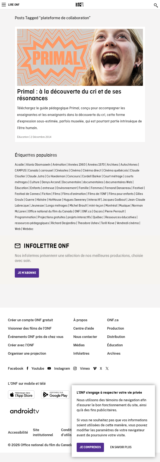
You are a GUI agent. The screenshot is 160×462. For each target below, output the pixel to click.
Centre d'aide (83, 328)
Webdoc (28, 229)
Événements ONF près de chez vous (35, 337)
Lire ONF (13, 5)
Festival (138, 188)
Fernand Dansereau (118, 188)
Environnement (66, 188)
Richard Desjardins (63, 223)
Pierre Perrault (114, 211)
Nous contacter (85, 337)
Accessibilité (18, 432)
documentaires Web (118, 182)
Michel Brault (78, 206)
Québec (98, 217)
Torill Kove (108, 223)
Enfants (35, 188)
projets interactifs (79, 217)
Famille (84, 188)
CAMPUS (20, 171)
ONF (77, 211)
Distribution (116, 337)
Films (56, 194)
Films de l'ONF (97, 194)
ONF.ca (86, 211)
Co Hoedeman (55, 176)
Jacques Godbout (114, 200)
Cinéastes (61, 171)
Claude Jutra (35, 176)
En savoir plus (120, 447)
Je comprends (90, 447)
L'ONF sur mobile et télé (27, 384)
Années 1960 (77, 165)
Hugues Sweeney (75, 200)
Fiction (46, 194)
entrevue (48, 188)
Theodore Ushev (88, 223)
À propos (80, 320)
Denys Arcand (51, 182)
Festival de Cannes (27, 194)
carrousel (46, 171)
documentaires (93, 182)
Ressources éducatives (120, 217)
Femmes (97, 188)
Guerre (29, 200)
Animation (59, 165)
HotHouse (55, 200)
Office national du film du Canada (50, 211)
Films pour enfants (121, 194)
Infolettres (81, 353)
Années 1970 (96, 165)
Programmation (25, 217)
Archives (112, 165)
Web (18, 229)
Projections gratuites (51, 217)
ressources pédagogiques (32, 223)
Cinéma (75, 171)
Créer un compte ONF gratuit (30, 320)
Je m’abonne (27, 273)
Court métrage (113, 176)
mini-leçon (96, 206)
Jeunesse (37, 206)
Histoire (41, 200)
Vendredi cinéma (128, 223)
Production (115, 328)
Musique (124, 206)
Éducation (21, 188)
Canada (33, 171)
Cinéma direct (92, 171)
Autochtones (129, 165)
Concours (73, 176)
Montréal (111, 206)
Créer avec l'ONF (21, 345)
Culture (35, 182)
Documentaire (71, 182)
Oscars (98, 211)
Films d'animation (74, 194)
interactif (94, 200)
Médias (79, 345)
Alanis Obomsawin (38, 165)
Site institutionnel (43, 432)
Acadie (19, 165)
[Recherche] (156, 5)
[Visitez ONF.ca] (87, 4)
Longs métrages (57, 206)
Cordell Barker (91, 176)
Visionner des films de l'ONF (30, 328)
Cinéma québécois (115, 171)
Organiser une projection (27, 353)
